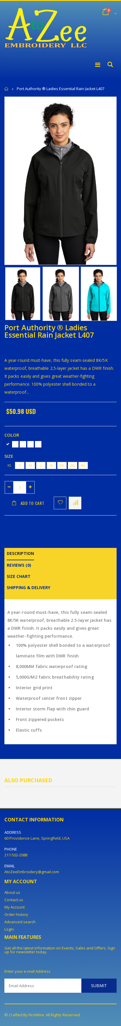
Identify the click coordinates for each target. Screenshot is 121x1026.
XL (51, 465)
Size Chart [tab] (19, 576)
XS (9, 465)
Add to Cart (32, 503)
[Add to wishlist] (60, 503)
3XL (72, 465)
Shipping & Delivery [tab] (28, 587)
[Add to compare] (75, 503)
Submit (99, 985)
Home (6, 89)
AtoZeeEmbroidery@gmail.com (31, 871)
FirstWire (36, 1014)
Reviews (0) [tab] (19, 565)
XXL (62, 465)
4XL (83, 465)
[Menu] (97, 65)
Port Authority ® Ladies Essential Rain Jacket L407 (49, 331)
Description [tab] (20, 553)
